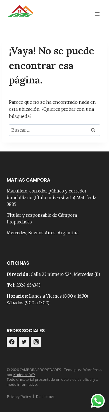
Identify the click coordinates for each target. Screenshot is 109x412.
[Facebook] (12, 342)
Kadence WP (24, 374)
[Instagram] (36, 342)
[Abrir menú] (97, 13)
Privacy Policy (19, 396)
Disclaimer (45, 396)
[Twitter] (24, 342)
